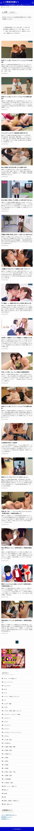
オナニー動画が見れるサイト (9, 815)
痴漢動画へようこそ (6, 817)
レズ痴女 (5, 761)
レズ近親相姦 (7, 779)
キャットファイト (8, 682)
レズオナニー (7, 718)
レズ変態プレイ (7, 754)
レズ (4, 700)
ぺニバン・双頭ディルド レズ (11, 696)
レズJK (5, 707)
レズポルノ (6, 736)
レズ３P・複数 (7, 703)
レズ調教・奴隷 (7, 775)
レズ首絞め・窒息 (8, 782)
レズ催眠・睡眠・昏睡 (9, 746)
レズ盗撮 (5, 764)
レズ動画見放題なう (11, 2)
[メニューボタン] (1, 3)
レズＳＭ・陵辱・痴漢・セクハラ (12, 711)
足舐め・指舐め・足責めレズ (11, 800)
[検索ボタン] (33, 3)
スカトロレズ (7, 685)
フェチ (5, 693)
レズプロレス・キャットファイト (12, 732)
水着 (4, 797)
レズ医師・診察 (7, 750)
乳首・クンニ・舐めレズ (10, 786)
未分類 (5, 793)
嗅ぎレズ (5, 790)
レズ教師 (5, 757)
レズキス (5, 721)
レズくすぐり (7, 725)
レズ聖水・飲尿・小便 (9, 772)
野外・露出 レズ (7, 804)
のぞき (5, 689)
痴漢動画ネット (5, 819)
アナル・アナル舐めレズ (10, 678)
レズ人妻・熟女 (7, 739)
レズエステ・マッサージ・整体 (11, 714)
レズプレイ (6, 729)
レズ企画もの (7, 743)
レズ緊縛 (5, 768)
